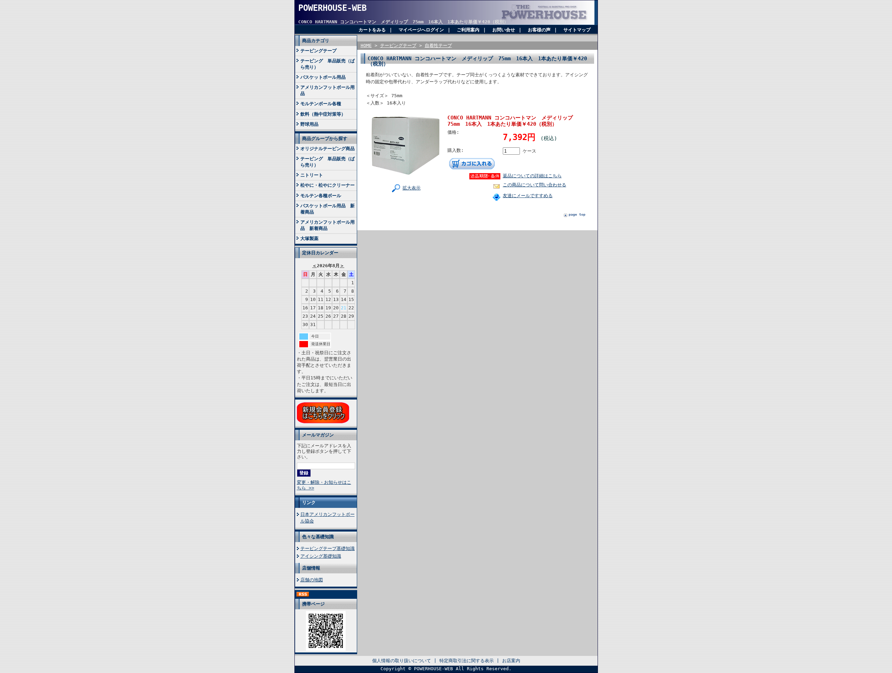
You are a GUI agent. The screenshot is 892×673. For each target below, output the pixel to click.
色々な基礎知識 (318, 536)
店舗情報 (311, 568)
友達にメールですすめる (528, 195)
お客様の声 (539, 29)
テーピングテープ (318, 50)
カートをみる (372, 29)
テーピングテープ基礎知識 (327, 548)
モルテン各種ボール (320, 195)
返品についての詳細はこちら (532, 175)
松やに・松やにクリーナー (327, 185)
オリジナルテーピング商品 (327, 148)
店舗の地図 (311, 579)
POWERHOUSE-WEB (332, 8)
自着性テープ (438, 45)
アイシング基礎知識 (320, 556)
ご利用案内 (468, 29)
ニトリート (311, 175)
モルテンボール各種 (320, 103)
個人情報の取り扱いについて (401, 660)
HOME (366, 45)
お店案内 (511, 660)
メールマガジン (318, 435)
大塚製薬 (309, 238)
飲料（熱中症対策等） (323, 114)
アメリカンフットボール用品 (327, 90)
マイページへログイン (421, 29)
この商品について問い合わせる (534, 184)
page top (577, 214)
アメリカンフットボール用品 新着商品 (327, 225)
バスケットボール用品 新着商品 (327, 209)
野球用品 (309, 124)
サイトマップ (577, 29)
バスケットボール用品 (323, 77)
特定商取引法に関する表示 (466, 660)
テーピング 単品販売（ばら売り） (327, 64)
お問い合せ (503, 29)
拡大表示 (411, 188)
